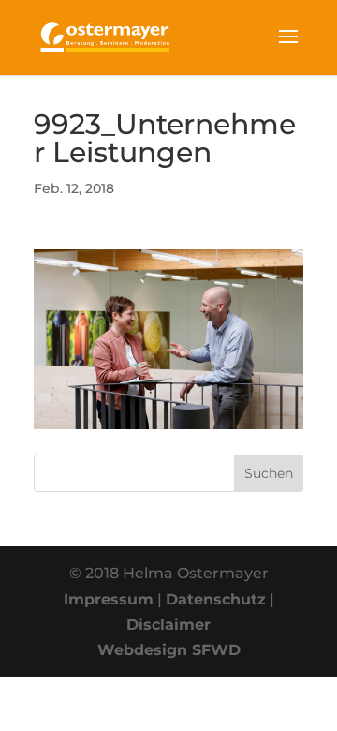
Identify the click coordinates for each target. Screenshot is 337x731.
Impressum (109, 599)
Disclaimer (168, 625)
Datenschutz (216, 599)
